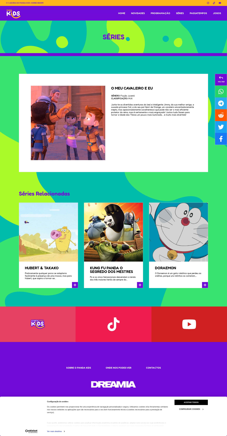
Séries (180, 13)
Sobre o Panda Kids (78, 367)
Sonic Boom (37, 3)
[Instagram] (208, 3)
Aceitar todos (191, 402)
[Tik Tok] (214, 3)
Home (121, 13)
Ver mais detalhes (54, 431)
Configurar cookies (190, 409)
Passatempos (198, 13)
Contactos (153, 367)
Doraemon (165, 268)
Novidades (138, 13)
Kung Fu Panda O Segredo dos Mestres (111, 270)
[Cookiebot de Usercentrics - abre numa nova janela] (31, 431)
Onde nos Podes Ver (118, 367)
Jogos (217, 13)
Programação (160, 13)
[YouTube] (220, 3)
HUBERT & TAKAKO (42, 268)
